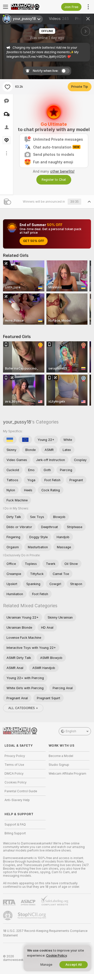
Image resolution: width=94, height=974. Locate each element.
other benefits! (62, 171)
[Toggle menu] (5, 7)
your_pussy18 (17, 421)
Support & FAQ (15, 824)
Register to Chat (54, 179)
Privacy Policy (15, 756)
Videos (59, 18)
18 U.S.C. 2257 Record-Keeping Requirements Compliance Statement (45, 933)
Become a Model (61, 756)
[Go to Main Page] (29, 7)
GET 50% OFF (33, 241)
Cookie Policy (56, 955)
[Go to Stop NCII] (32, 915)
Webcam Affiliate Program (67, 773)
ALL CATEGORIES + (23, 708)
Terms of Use (14, 765)
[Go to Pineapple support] (8, 915)
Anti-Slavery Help (17, 800)
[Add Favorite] (8, 87)
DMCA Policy (14, 773)
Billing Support (15, 833)
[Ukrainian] (10, 440)
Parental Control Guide (21, 791)
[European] (25, 440)
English (71, 731)
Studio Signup (59, 765)
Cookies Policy (16, 782)
